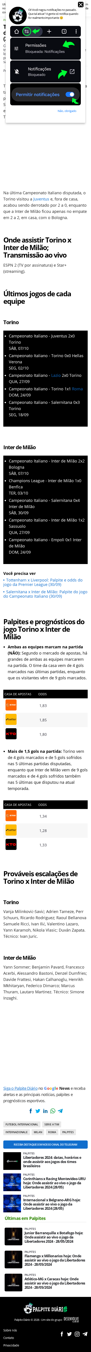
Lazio (56, 375)
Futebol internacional (22, 1124)
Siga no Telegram (85, 1334)
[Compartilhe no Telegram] (60, 1111)
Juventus (41, 199)
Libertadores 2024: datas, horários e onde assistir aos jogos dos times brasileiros (52, 1162)
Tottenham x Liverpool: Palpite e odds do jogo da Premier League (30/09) (43, 582)
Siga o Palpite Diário (20, 1088)
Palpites (68, 1132)
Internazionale (17, 1132)
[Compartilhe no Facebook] (30, 1111)
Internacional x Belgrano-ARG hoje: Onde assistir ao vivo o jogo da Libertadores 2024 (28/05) (51, 1204)
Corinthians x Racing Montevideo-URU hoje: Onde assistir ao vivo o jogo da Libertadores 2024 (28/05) (54, 1183)
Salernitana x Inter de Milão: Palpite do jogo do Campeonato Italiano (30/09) (45, 593)
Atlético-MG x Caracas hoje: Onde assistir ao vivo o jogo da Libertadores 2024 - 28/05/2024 (55, 1283)
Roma (77, 388)
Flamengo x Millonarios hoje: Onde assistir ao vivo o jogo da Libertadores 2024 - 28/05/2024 (55, 1260)
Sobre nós (10, 1330)
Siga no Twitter (69, 1334)
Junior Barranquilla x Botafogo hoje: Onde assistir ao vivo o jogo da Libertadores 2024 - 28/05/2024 (54, 1237)
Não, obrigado (67, 111)
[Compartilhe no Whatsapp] (52, 1111)
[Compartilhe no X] (38, 1111)
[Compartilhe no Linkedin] (45, 1111)
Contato (8, 1338)
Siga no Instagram (77, 1334)
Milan (38, 1132)
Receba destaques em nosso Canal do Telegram (45, 1144)
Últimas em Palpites (25, 1218)
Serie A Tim (51, 1124)
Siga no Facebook (61, 1334)
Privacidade (11, 1345)
